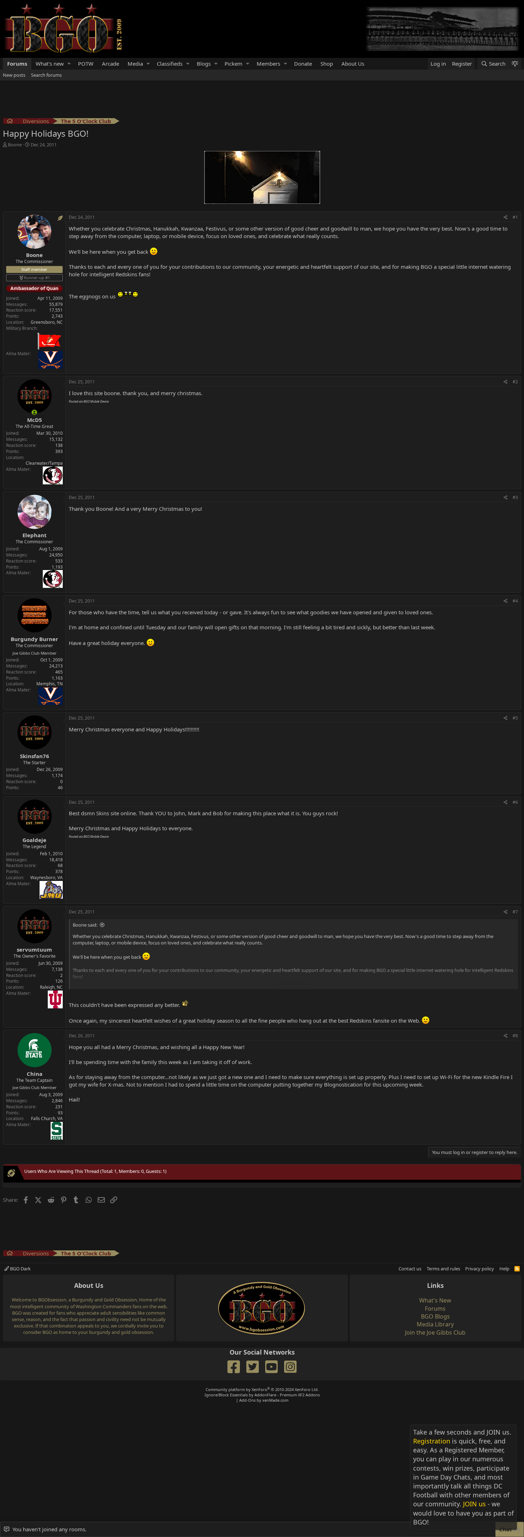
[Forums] (10, 122)
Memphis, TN (49, 684)
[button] (69, 64)
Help (504, 1268)
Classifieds (170, 63)
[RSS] (517, 1269)
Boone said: (85, 925)
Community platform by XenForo (262, 1389)
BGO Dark (20, 1268)
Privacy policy (479, 1268)
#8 (515, 1036)
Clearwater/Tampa (44, 463)
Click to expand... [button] (294, 983)
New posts (14, 75)
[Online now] (34, 412)
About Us (352, 63)
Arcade (110, 63)
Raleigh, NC (51, 987)
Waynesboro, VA (46, 878)
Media (135, 63)
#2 (515, 382)
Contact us (410, 1268)
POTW (85, 63)
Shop (326, 63)
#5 (515, 718)
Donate (303, 63)
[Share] (505, 217)
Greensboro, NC (47, 322)
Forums (17, 63)
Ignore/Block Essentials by (262, 1394)
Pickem (233, 63)
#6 (515, 802)
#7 (515, 912)
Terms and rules (443, 1268)
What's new (50, 63)
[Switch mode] (514, 64)
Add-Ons (247, 1400)
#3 (515, 497)
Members (268, 63)
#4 (515, 601)
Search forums (46, 75)
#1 (515, 217)
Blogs (204, 63)
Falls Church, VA (47, 1118)
